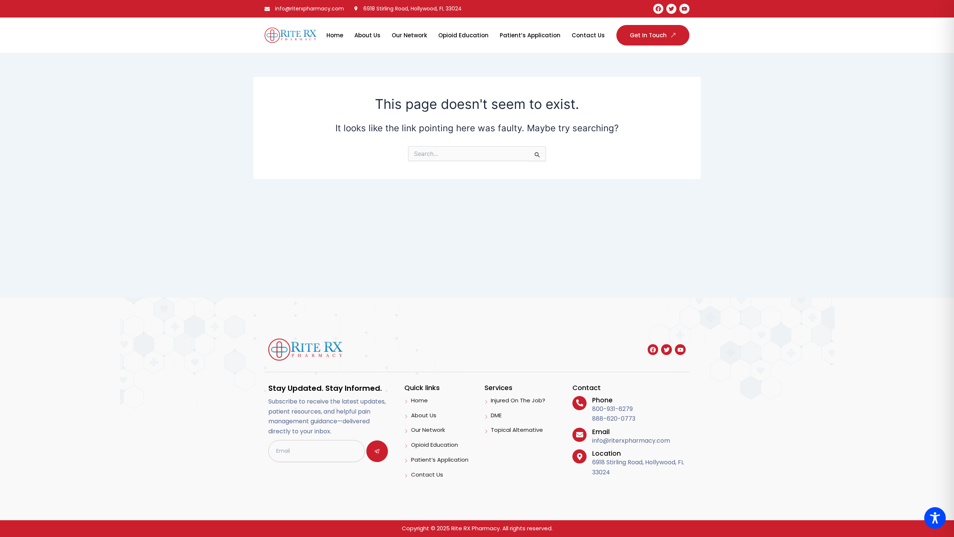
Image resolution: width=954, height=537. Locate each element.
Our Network (409, 35)
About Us (367, 35)
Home (334, 35)
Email (601, 431)
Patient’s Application (530, 35)
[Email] (579, 435)
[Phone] (579, 403)
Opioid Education (463, 35)
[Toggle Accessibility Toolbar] (935, 518)
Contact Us (588, 35)
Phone (602, 400)
